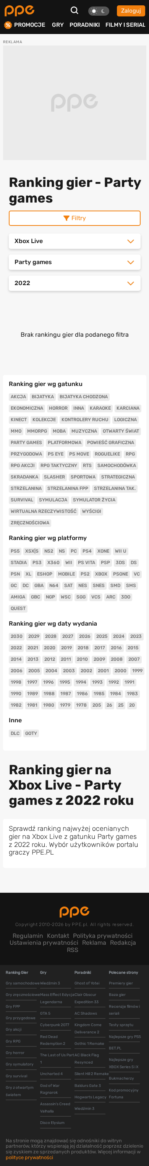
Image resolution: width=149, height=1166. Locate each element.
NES (82, 585)
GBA (39, 585)
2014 (16, 659)
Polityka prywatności (103, 935)
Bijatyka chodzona (84, 396)
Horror (58, 408)
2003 (69, 670)
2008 (117, 659)
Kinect (19, 419)
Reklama (94, 942)
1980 (48, 705)
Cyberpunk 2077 (54, 1025)
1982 (16, 705)
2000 (120, 670)
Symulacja (53, 500)
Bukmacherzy (121, 1078)
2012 (49, 659)
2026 (85, 636)
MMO (16, 431)
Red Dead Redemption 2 (52, 1040)
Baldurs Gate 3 (87, 1085)
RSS (72, 950)
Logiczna (125, 419)
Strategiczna (118, 477)
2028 (51, 636)
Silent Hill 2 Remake (91, 1074)
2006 (17, 670)
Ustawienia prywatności (44, 942)
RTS (87, 465)
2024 (119, 636)
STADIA (19, 562)
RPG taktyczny (58, 465)
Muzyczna (84, 431)
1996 (48, 682)
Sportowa (83, 477)
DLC (15, 733)
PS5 (15, 551)
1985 (99, 693)
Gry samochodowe (23, 983)
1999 (137, 670)
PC (74, 551)
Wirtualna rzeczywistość (43, 511)
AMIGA (18, 597)
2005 (34, 670)
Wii (68, 562)
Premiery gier (121, 983)
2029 (33, 636)
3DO (125, 597)
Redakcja (123, 942)
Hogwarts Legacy (90, 1097)
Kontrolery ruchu (85, 419)
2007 (134, 659)
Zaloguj (131, 10)
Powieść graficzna (110, 442)
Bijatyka (43, 396)
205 (96, 705)
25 (120, 705)
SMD (115, 585)
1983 (132, 693)
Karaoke (100, 408)
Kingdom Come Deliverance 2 (88, 1028)
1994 (81, 682)
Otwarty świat (121, 431)
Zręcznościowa (30, 522)
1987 (65, 693)
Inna (78, 408)
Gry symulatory (20, 1064)
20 (132, 705)
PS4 (87, 551)
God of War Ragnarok (50, 1089)
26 (109, 705)
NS (62, 551)
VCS (95, 597)
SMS (131, 585)
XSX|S (32, 551)
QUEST (18, 608)
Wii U (120, 551)
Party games (26, 442)
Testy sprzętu (121, 1025)
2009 (99, 659)
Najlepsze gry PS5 (125, 1037)
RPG (130, 454)
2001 (103, 670)
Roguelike (107, 454)
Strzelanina (26, 488)
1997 (32, 682)
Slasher (54, 477)
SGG (81, 597)
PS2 (85, 574)
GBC (35, 597)
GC (14, 585)
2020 (49, 647)
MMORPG (37, 431)
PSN (15, 574)
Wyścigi (91, 511)
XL (28, 574)
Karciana (128, 408)
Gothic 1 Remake (89, 1043)
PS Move (79, 454)
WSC (66, 597)
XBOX (101, 574)
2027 (67, 636)
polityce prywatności (29, 1157)
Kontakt (58, 935)
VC (137, 574)
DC (26, 585)
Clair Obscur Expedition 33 (86, 998)
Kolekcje (44, 419)
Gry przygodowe (21, 1018)
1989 (32, 693)
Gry (58, 24)
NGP (50, 597)
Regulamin (28, 935)
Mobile (66, 574)
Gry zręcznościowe (23, 994)
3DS (120, 562)
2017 (99, 647)
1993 (97, 682)
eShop (44, 574)
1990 (16, 693)
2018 (83, 647)
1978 (81, 705)
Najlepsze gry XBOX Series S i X (123, 1063)
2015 (133, 647)
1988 (49, 693)
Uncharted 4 (51, 1074)
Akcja (18, 396)
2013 (33, 659)
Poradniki (85, 24)
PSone (120, 574)
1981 (32, 705)
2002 (86, 670)
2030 (17, 636)
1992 (114, 682)
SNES (99, 585)
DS (134, 562)
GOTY (31, 733)
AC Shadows (85, 1013)
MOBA (59, 431)
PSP (105, 562)
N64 (53, 585)
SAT (68, 585)
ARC (110, 597)
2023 (136, 636)
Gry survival (16, 1076)
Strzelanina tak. (115, 488)
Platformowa (64, 442)
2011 (66, 659)
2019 (66, 647)
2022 (16, 647)
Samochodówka (116, 465)
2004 (51, 670)
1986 (82, 693)
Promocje (29, 25)
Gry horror (15, 1053)
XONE (103, 551)
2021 (33, 647)
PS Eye (55, 454)
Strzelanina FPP (67, 488)
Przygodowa (26, 454)
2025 (101, 636)
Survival (22, 500)
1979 (65, 705)
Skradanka (24, 477)
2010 (82, 659)
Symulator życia (94, 500)
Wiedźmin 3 (50, 983)
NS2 (48, 551)
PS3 (37, 562)
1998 (16, 682)
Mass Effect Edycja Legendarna (57, 998)
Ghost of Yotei (86, 983)
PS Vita (86, 562)
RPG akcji (23, 465)
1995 (65, 682)
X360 (53, 562)
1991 (129, 682)
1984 (115, 693)
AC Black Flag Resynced (86, 1058)
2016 (116, 647)
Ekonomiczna (27, 408)
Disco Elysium (52, 1123)
